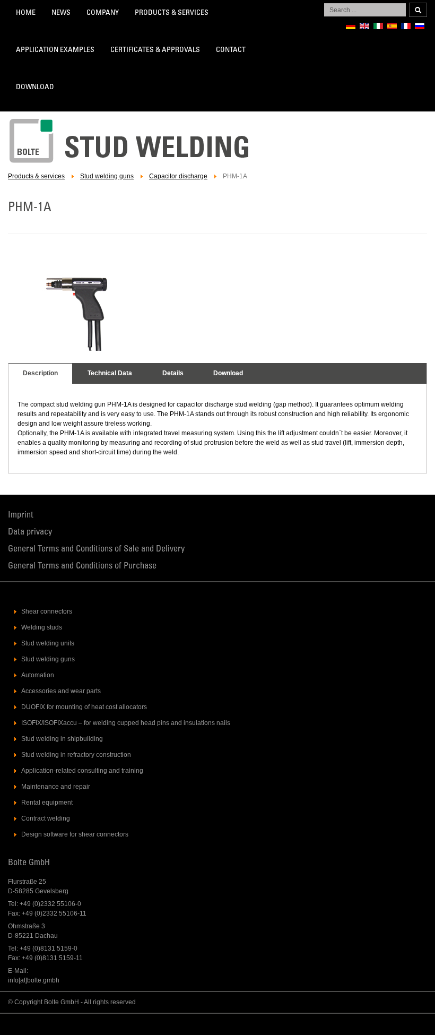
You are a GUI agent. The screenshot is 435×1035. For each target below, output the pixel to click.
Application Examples (55, 50)
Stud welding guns (107, 176)
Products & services (171, 13)
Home (26, 13)
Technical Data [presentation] (110, 373)
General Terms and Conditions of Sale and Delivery (96, 549)
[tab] (40, 374)
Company (102, 13)
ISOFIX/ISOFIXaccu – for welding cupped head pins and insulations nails (125, 723)
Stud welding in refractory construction (76, 754)
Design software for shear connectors (74, 834)
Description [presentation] (40, 373)
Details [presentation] (173, 373)
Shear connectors (46, 611)
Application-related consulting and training (82, 770)
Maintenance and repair (55, 786)
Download (35, 87)
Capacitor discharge (178, 176)
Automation (37, 675)
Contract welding (45, 818)
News (61, 13)
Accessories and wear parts (61, 691)
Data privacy (30, 532)
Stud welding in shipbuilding (62, 739)
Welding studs (41, 627)
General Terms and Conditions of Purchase (82, 566)
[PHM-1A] (79, 348)
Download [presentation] (228, 373)
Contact (231, 50)
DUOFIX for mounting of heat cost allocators (84, 707)
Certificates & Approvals (155, 50)
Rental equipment (47, 802)
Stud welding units (47, 643)
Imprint (20, 515)
